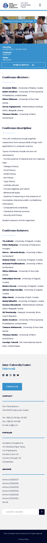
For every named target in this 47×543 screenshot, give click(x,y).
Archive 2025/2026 (10, 483)
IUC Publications (9, 450)
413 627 (23, 418)
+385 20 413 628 (13, 421)
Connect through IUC (11, 458)
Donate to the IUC (10, 454)
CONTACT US (12, 386)
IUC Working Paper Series (13, 447)
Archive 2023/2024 (10, 491)
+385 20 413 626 (13, 418)
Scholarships (7, 462)
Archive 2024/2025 (10, 487)
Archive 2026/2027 (10, 480)
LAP (8, 139)
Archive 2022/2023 (10, 495)
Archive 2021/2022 (10, 498)
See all (5, 502)
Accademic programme (12, 443)
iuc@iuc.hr (13, 425)
